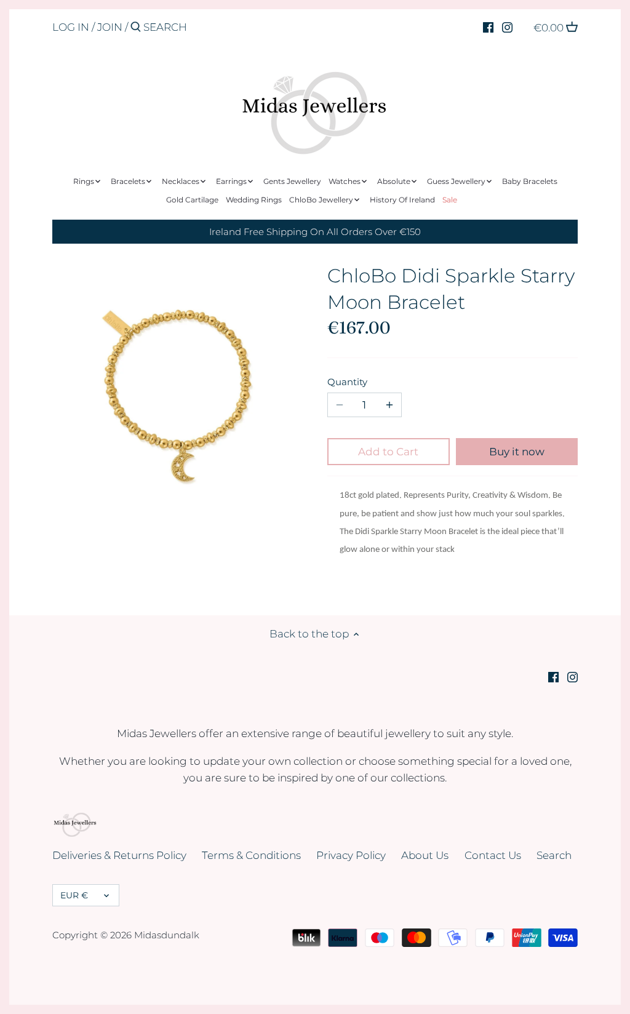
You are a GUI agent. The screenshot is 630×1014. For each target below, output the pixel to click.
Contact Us (493, 855)
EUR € (74, 895)
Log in (70, 27)
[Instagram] (507, 26)
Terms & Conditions (251, 855)
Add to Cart (388, 451)
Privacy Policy (351, 855)
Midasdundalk (166, 935)
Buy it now (516, 451)
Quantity (347, 382)
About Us (425, 855)
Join (109, 27)
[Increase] (389, 405)
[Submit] (135, 28)
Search (554, 855)
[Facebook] (488, 26)
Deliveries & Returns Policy (119, 855)
